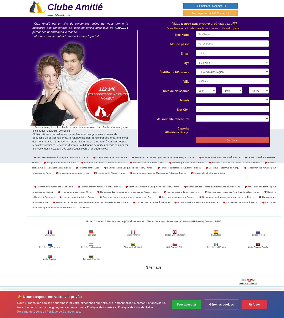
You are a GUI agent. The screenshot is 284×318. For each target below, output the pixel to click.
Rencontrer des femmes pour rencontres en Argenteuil (213, 187)
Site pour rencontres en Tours (61, 162)
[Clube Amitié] (37, 6)
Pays (186, 63)
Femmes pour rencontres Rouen (187, 162)
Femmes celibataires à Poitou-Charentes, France (235, 162)
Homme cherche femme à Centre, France (100, 187)
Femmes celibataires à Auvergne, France (180, 168)
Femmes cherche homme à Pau (148, 162)
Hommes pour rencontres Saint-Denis (54, 187)
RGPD (218, 221)
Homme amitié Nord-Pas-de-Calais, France (197, 202)
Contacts (98, 221)
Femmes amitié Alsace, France (110, 173)
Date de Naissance (176, 91)
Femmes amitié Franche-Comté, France (220, 157)
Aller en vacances (156, 221)
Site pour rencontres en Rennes (177, 197)
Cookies (209, 221)
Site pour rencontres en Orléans (111, 157)
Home (89, 221)
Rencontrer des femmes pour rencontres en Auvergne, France (164, 157)
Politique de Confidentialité (64, 311)
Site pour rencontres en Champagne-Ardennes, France (159, 173)
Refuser (254, 304)
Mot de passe (179, 44)
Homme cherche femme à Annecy (183, 192)
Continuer (232, 140)
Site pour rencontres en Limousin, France (104, 162)
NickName (182, 34)
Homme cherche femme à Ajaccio (241, 202)
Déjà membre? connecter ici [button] (210, 5)
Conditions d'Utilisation (191, 221)
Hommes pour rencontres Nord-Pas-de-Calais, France (233, 192)
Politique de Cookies (30, 311)
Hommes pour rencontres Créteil (76, 192)
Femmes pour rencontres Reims (73, 173)
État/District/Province (174, 72)
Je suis (184, 100)
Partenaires (172, 221)
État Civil (183, 109)
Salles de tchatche (114, 221)
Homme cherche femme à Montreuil (152, 202)
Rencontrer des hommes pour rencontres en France (227, 197)
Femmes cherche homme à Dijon (209, 173)
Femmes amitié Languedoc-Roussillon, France (129, 168)
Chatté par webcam (135, 221)
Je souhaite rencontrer (173, 119)
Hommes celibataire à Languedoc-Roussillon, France (153, 187)
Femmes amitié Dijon (88, 168)
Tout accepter (186, 304)
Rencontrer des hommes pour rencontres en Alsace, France (129, 192)
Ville (186, 81)
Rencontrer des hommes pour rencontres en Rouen (128, 197)
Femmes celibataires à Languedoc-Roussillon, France (62, 157)
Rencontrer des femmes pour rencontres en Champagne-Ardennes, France (91, 202)
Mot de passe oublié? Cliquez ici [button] (210, 13)
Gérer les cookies (221, 304)
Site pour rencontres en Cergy (223, 168)
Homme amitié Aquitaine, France (78, 197)
